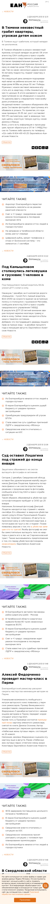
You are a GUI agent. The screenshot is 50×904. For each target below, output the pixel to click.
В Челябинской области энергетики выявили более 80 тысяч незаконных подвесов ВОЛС (24, 622)
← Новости (7, 11)
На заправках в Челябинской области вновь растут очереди (24, 232)
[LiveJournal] (46, 147)
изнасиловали (9, 544)
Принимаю (25, 900)
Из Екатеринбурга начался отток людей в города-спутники (26, 225)
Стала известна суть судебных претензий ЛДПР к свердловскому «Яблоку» (26, 424)
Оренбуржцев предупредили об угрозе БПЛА (25, 417)
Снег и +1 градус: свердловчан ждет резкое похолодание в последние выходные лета (23, 217)
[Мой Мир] (43, 147)
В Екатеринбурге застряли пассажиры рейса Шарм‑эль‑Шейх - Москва (25, 613)
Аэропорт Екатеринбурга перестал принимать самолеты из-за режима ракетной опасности (23, 207)
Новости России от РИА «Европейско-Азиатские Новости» (18, 5)
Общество (7, 142)
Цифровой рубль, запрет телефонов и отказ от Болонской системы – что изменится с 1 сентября (24, 241)
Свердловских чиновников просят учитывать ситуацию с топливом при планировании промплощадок (24, 838)
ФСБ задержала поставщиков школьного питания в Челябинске (26, 812)
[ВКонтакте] (33, 147)
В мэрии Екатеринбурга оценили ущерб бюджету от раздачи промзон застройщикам (25, 408)
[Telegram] (39, 147)
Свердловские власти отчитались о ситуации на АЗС (23, 431)
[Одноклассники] (36, 147)
